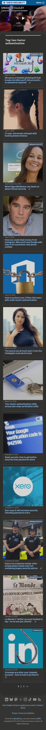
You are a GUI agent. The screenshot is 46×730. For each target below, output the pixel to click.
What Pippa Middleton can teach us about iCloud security (22, 187)
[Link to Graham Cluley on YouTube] (34, 699)
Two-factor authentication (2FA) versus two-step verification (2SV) (21, 405)
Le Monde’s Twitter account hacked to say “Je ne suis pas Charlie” (24, 620)
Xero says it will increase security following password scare (21, 511)
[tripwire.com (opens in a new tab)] (23, 648)
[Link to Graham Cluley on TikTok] (30, 699)
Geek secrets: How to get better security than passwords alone (21, 458)
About (23, 708)
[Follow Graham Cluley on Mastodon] (16, 699)
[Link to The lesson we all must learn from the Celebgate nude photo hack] (23, 327)
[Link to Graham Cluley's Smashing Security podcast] (20, 699)
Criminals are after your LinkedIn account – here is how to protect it (22, 673)
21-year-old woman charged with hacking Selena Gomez (21, 134)
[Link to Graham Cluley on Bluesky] (11, 699)
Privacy (15, 713)
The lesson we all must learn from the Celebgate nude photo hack (23, 352)
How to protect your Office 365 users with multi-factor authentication (23, 298)
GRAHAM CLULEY (12, 7)
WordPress (18, 719)
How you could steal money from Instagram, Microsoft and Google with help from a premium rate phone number (23, 243)
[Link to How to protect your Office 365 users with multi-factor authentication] (23, 274)
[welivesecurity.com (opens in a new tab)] (23, 162)
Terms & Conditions (26, 713)
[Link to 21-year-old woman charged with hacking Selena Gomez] (23, 109)
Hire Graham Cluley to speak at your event (19, 705)
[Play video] (23, 18)
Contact (39, 705)
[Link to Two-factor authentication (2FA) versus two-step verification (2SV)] (23, 380)
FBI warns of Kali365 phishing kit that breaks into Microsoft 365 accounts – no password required (23, 80)
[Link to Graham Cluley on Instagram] (25, 699)
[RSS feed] (39, 699)
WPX (39, 719)
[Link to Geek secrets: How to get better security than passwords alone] (23, 433)
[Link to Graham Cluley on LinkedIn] (6, 699)
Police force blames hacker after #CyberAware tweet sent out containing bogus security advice (21, 565)
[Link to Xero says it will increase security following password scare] (23, 486)
